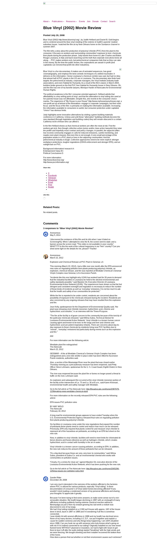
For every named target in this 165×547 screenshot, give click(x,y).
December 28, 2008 (58, 480)
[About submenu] (49, 21)
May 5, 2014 (55, 235)
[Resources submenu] (76, 21)
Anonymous (55, 255)
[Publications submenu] (63, 21)
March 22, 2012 (56, 258)
